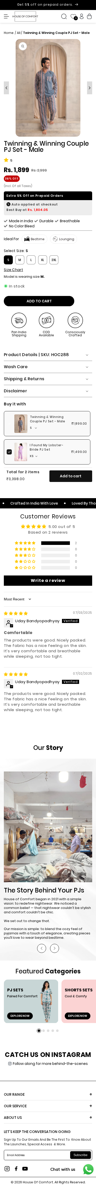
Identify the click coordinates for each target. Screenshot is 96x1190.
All (18, 33)
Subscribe (80, 1155)
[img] (16, 613)
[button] (8, 16)
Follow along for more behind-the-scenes (50, 1063)
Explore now (19, 1016)
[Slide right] (89, 87)
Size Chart (13, 270)
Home (9, 33)
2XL (53, 260)
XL (42, 260)
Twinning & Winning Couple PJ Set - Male (47, 419)
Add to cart (70, 476)
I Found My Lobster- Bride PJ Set (46, 447)
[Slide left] (6, 87)
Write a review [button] (48, 580)
